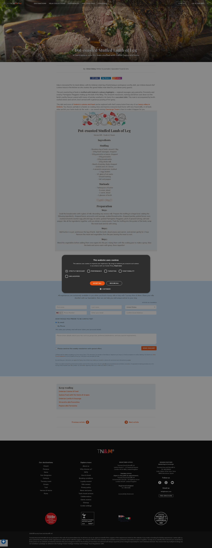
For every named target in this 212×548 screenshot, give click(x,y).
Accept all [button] (97, 283)
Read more (118, 266)
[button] (106, 289)
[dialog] (106, 274)
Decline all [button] (114, 283)
